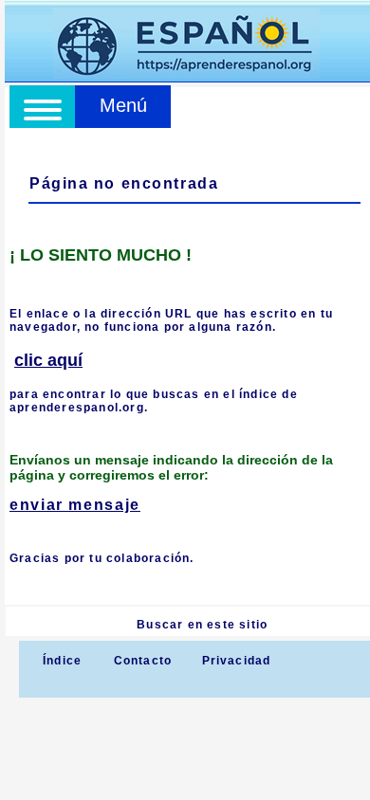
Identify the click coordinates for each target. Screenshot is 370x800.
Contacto (143, 660)
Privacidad (236, 660)
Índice (60, 660)
